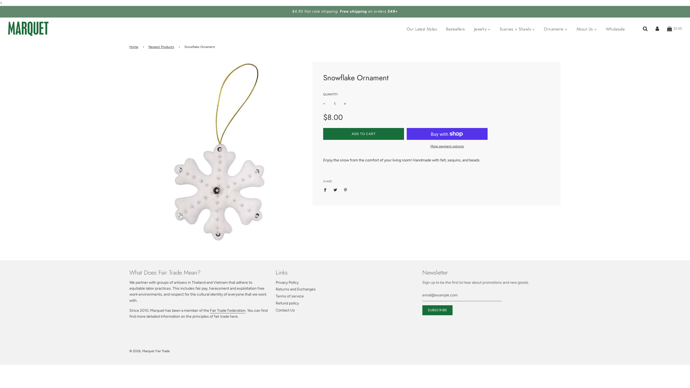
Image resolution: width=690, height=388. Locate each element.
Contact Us (285, 310)
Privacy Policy (287, 282)
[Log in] (657, 29)
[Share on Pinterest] (345, 190)
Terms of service (290, 296)
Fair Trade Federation (228, 310)
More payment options (447, 146)
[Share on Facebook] (326, 190)
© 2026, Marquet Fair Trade (149, 351)
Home (133, 47)
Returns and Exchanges (296, 289)
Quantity (330, 94)
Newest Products (161, 47)
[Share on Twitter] (335, 190)
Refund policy (287, 303)
